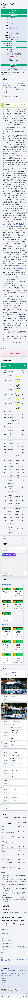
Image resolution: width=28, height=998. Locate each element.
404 (13, 118)
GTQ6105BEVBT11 (15, 760)
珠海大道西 (17, 375)
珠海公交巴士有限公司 (13, 19)
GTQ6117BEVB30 (7, 344)
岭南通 (3, 856)
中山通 (3, 854)
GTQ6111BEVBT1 (7, 224)
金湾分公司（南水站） (13, 23)
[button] (8, 930)
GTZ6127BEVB (14, 28)
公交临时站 (10, 443)
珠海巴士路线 (4, 949)
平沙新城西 (10, 466)
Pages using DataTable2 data (7, 940)
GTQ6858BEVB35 (15, 721)
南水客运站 (10, 371)
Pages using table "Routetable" (7, 943)
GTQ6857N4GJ (11, 129)
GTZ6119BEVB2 (19, 268)
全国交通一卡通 (11, 875)
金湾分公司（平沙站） (13, 21)
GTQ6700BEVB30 (15, 696)
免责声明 (4, 982)
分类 (2, 938)
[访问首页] (2, 996)
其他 (14, 955)
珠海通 (3, 829)
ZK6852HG (20, 118)
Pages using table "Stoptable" (20, 946)
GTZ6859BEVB (19, 157)
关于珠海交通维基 (5, 980)
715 (5, 7)
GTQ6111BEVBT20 (14, 27)
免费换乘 (24, 912)
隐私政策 (4, 978)
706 (21, 168)
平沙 (10, 537)
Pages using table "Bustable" (7, 946)
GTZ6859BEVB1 (7, 169)
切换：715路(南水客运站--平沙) (9, 554)
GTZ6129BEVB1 (14, 29)
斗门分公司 (9, 118)
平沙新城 (10, 472)
